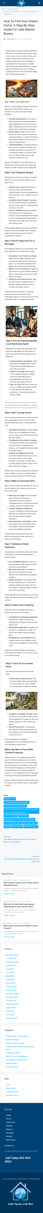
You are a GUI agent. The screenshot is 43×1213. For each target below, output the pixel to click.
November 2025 (12, 955)
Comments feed (12, 1092)
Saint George (10, 1140)
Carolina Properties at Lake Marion (16, 802)
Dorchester (10, 1133)
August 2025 (11, 965)
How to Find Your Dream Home (15, 806)
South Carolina (17, 827)
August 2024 (11, 1008)
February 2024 (11, 1018)
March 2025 (10, 983)
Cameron (9, 1129)
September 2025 (12, 962)
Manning (9, 1126)
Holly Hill (9, 1136)
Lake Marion (24, 816)
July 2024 (9, 1011)
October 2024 (11, 1001)
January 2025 (11, 990)
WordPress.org (11, 1095)
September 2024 (12, 1004)
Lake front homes (11, 816)
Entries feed (10, 1088)
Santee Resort (11, 1063)
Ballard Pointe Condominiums (17, 1036)
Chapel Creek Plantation (15, 1043)
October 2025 (11, 958)
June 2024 (10, 1015)
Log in (8, 1085)
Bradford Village (12, 1040)
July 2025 (9, 969)
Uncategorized (11, 1067)
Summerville (10, 1122)
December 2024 (12, 994)
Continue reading (9, 894)
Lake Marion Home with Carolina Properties (19, 819)
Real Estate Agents (30, 823)
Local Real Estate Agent (13, 823)
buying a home (10, 799)
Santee (7, 827)
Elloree (8, 1119)
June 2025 (10, 972)
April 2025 (10, 980)
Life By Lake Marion (13, 9)
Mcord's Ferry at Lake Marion (17, 1056)
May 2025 (9, 976)
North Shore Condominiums (16, 1060)
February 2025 (11, 987)
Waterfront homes (31, 827)
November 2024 (12, 997)
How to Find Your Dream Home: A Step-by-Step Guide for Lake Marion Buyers (21, 811)
